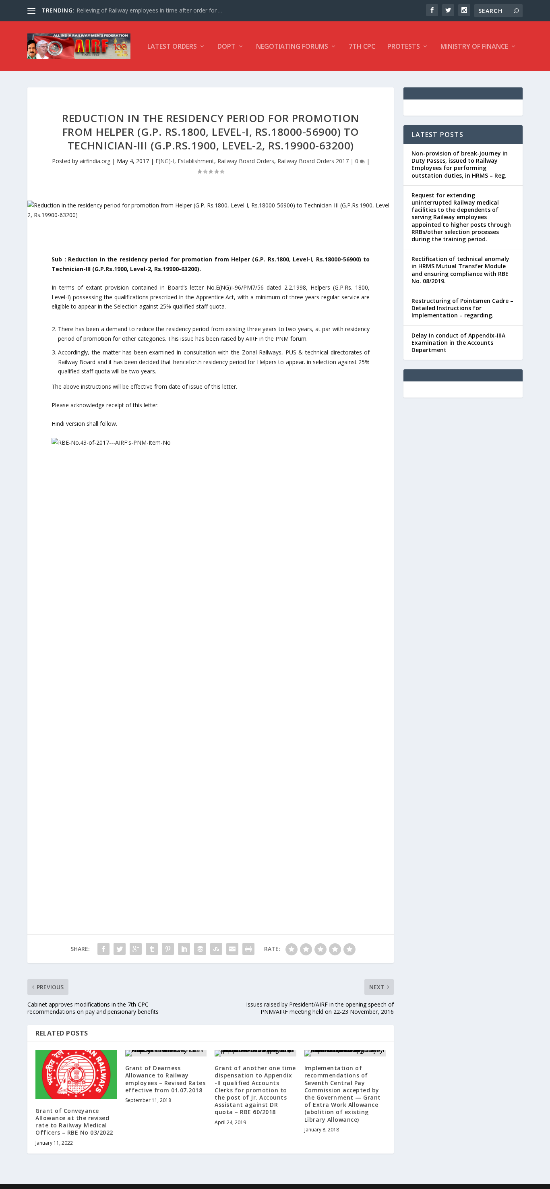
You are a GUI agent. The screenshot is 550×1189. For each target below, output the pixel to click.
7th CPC (362, 47)
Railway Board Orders (245, 161)
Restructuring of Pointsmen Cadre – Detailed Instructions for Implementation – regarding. (462, 308)
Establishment (196, 161)
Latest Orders (172, 47)
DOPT (226, 47)
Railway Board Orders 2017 (313, 161)
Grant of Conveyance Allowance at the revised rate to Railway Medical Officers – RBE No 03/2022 (74, 1122)
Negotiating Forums (292, 47)
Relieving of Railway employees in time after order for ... (149, 10)
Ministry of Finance (474, 47)
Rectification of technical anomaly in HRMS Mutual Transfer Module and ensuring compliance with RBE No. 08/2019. (460, 270)
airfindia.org (95, 161)
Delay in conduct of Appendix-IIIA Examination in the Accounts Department (458, 342)
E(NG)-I (164, 161)
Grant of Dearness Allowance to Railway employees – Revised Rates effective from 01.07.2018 (165, 1079)
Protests (403, 47)
